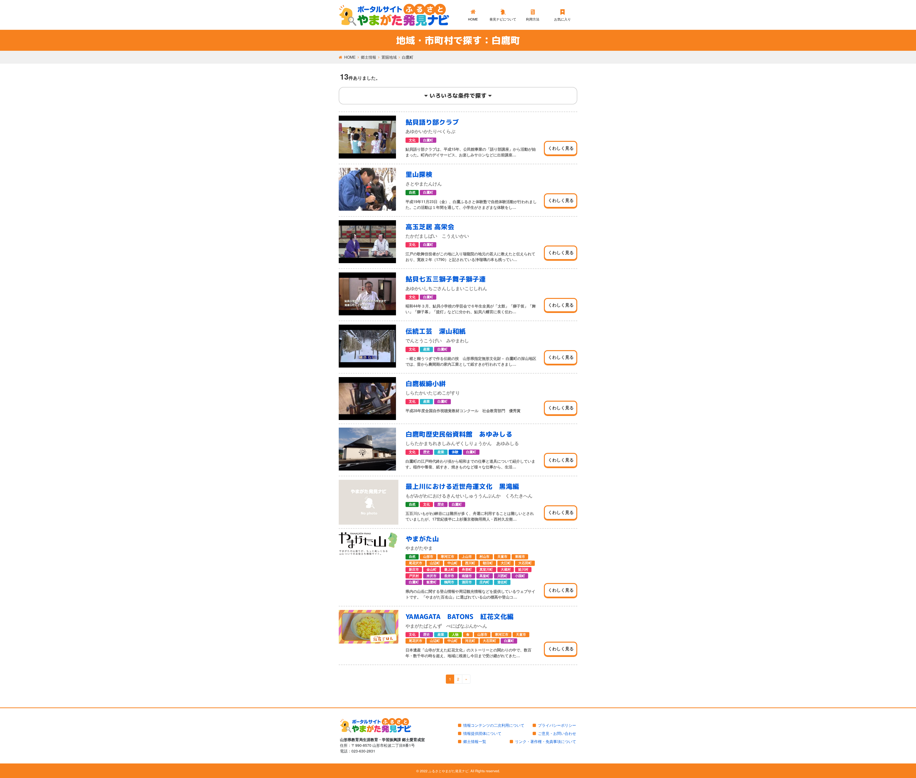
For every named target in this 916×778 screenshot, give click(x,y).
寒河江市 (447, 556)
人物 (455, 634)
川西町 (502, 576)
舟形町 (467, 569)
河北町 (470, 641)
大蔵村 (506, 569)
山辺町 (435, 563)
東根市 (520, 556)
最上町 (449, 569)
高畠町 (484, 576)
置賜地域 (389, 57)
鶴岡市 (449, 582)
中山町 (453, 563)
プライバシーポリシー (557, 725)
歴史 (426, 452)
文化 (412, 140)
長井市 (449, 576)
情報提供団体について (482, 733)
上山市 (467, 556)
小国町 (520, 576)
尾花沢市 (415, 563)
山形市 (428, 556)
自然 (412, 192)
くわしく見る (561, 148)
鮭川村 (523, 569)
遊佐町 (502, 582)
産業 (426, 349)
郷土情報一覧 (474, 741)
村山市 (484, 556)
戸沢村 (414, 576)
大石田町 (525, 563)
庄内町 (484, 582)
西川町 (470, 563)
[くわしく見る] (368, 137)
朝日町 (488, 563)
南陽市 (467, 576)
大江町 (506, 563)
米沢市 (432, 576)
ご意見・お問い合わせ (557, 733)
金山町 (432, 569)
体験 (455, 452)
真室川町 (486, 569)
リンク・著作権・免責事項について (545, 741)
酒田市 (467, 582)
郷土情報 (368, 57)
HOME (350, 57)
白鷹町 (428, 140)
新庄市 (414, 569)
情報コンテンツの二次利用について (493, 725)
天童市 (502, 556)
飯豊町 (432, 582)
